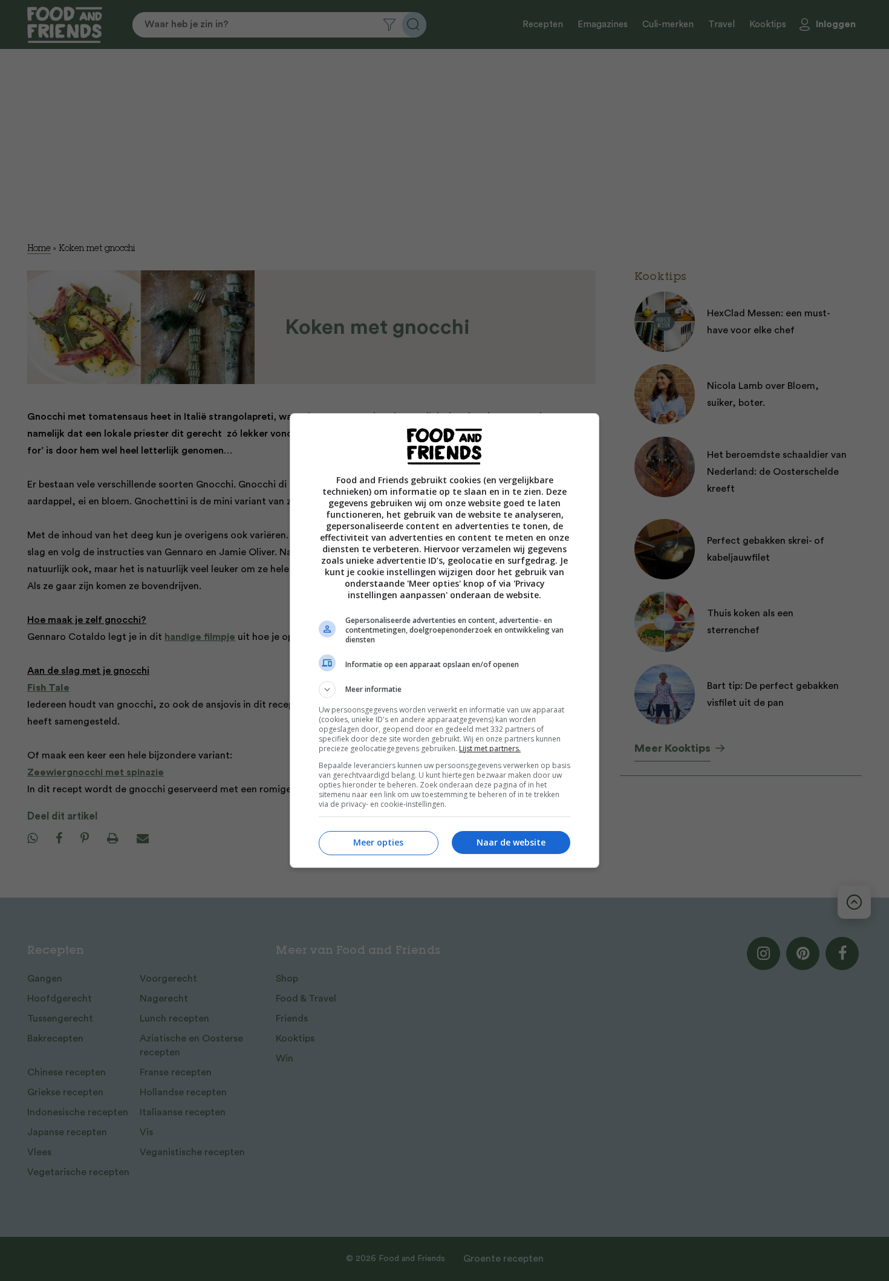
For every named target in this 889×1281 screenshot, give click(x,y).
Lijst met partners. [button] (490, 748)
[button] (444, 689)
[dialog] (444, 640)
